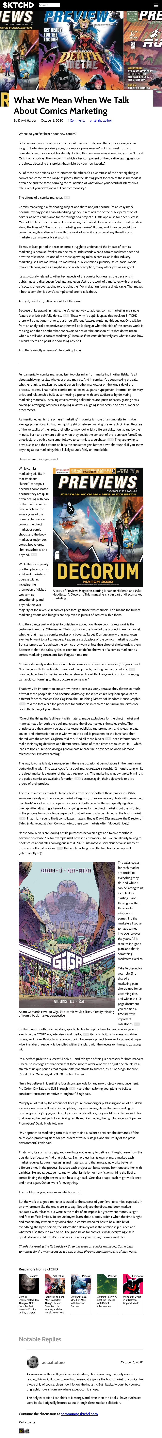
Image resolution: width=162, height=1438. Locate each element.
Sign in (6, 5)
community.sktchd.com (79, 1414)
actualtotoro (53, 1362)
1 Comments (76, 120)
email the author (101, 120)
